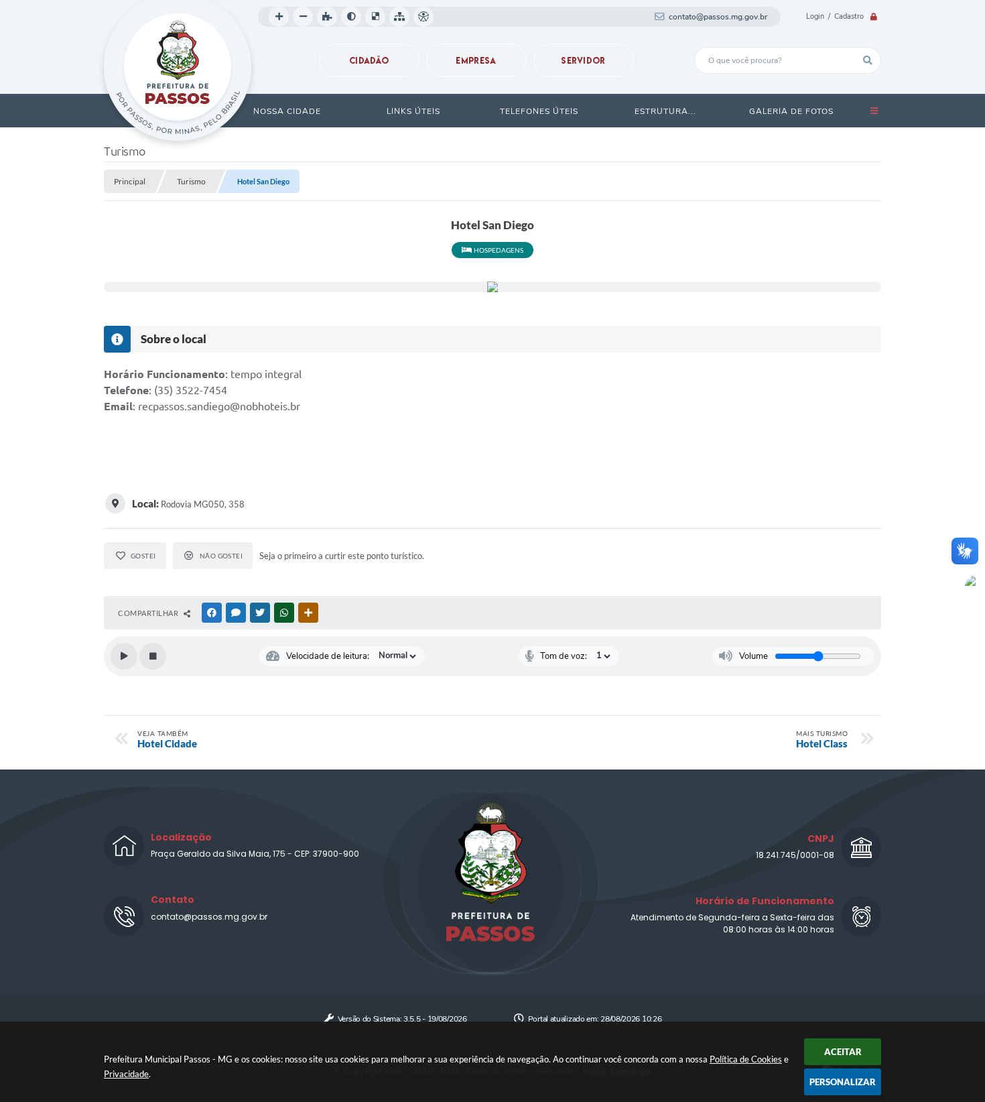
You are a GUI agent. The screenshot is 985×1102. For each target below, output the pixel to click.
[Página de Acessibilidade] (423, 17)
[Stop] (152, 656)
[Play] (124, 656)
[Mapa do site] (399, 17)
